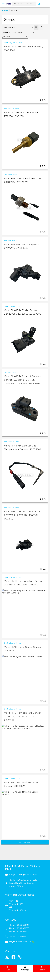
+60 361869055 (22, 925)
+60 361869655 (22, 928)
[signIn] (39, 4)
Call (8, 970)
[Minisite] (19, 957)
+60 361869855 (22, 931)
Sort (5, 27)
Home (5, 10)
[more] (45, 4)
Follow (41, 970)
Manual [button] (11, 27)
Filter (5, 32)
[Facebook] (13, 957)
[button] (23, 32)
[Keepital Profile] (7, 957)
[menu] (3, 4)
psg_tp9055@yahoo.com (20, 942)
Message (25, 970)
